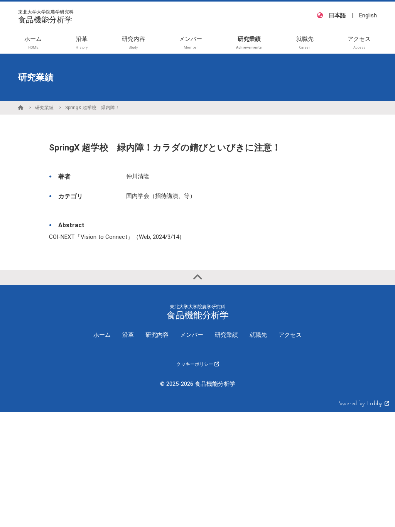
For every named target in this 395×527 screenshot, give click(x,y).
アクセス (290, 334)
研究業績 (44, 107)
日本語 (337, 15)
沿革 (128, 334)
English (368, 15)
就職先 (258, 334)
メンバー (191, 334)
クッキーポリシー (195, 364)
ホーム (102, 334)
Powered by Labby (361, 404)
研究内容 (157, 334)
